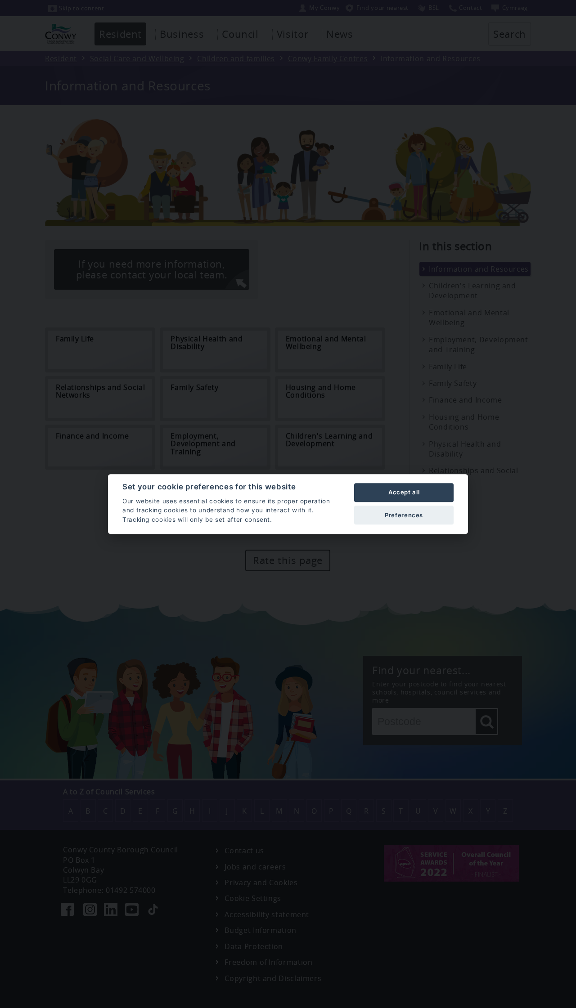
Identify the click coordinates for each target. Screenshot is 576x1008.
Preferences (404, 515)
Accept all (403, 492)
